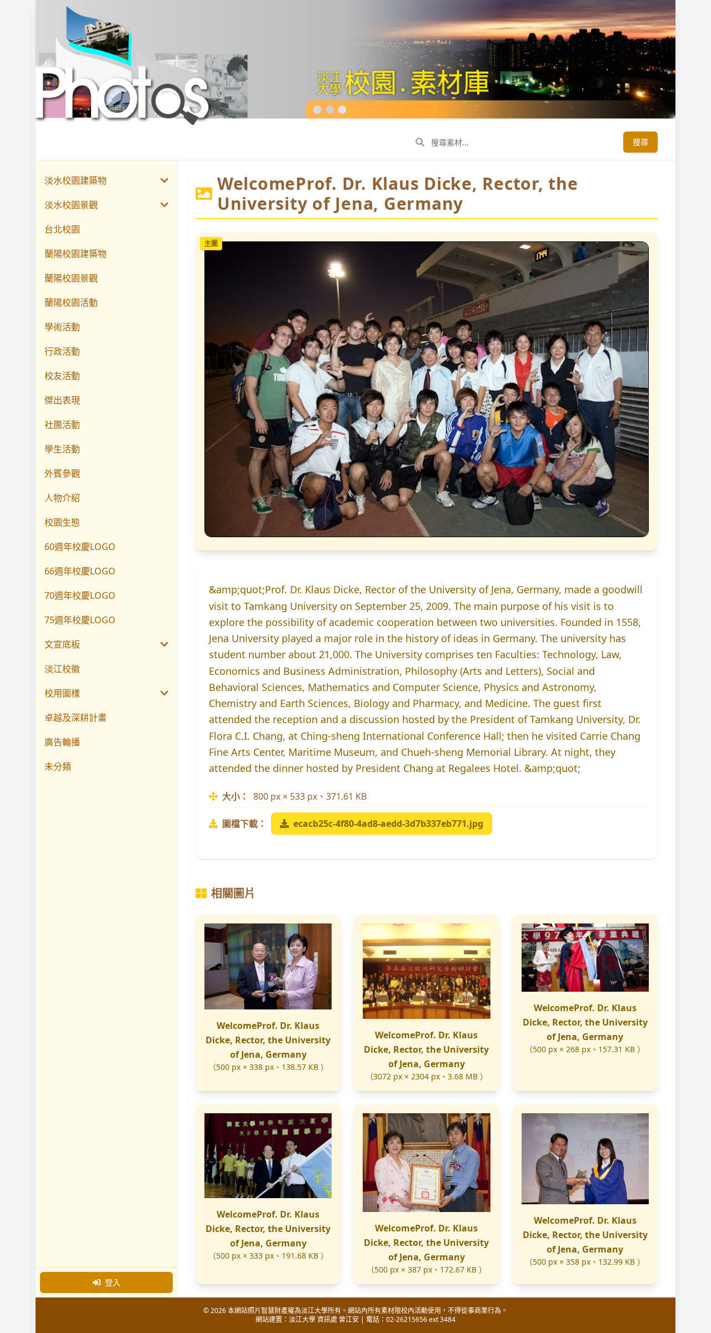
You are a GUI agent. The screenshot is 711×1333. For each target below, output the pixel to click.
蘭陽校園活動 (71, 302)
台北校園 (62, 229)
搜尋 (640, 142)
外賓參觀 (62, 473)
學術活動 (62, 327)
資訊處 (327, 1319)
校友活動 (62, 376)
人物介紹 (62, 498)
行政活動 (62, 351)
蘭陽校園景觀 (71, 278)
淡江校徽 (62, 669)
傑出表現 (62, 400)
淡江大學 (302, 1319)
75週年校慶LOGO (80, 620)
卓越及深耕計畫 (75, 717)
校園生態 (62, 522)
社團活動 (62, 424)
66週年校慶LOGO (80, 571)
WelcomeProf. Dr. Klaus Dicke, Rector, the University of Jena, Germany (268, 1040)
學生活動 (62, 449)
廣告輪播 (62, 742)
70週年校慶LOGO (80, 595)
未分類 (57, 766)
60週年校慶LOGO (80, 547)
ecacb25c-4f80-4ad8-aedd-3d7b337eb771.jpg (388, 823)
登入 (113, 1282)
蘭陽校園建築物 (75, 254)
